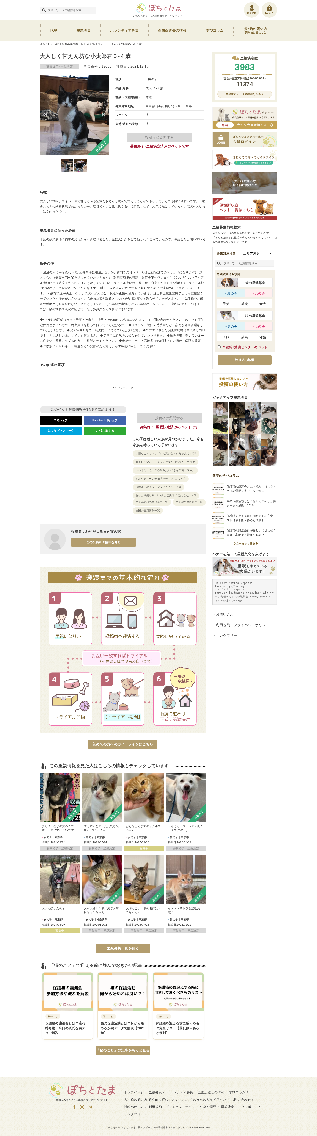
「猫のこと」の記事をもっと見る (122, 1050)
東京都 (91, 43)
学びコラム (215, 30)
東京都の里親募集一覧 (189, 502)
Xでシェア (61, 420)
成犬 (244, 304)
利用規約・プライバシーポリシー (242, 625)
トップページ (134, 1092)
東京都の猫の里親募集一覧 (152, 502)
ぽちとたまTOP (49, 43)
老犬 (262, 304)
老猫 (262, 337)
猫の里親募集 (255, 316)
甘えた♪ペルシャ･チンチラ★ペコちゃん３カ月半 (165, 461)
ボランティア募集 (124, 30)
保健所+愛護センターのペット (245, 347)
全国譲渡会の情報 (172, 30)
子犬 (226, 304)
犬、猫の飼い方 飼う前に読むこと (149, 1099)
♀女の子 (259, 293)
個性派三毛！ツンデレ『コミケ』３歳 (158, 487)
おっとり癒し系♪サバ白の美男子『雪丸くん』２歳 (166, 495)
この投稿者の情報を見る (103, 542)
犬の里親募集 (255, 283)
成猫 (244, 337)
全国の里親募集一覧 (148, 510)
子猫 (226, 337)
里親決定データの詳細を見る (243, 94)
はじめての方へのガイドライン (203, 1099)
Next (103, 115)
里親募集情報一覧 (72, 43)
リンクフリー (226, 635)
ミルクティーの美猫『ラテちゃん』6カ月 (161, 478)
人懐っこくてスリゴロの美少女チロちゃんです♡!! (166, 453)
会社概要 (210, 1107)
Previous (45, 115)
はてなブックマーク (61, 430)
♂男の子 (231, 293)
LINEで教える (105, 430)
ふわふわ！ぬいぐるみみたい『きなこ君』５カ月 (165, 470)
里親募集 (84, 30)
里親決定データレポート (239, 1107)
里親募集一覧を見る (123, 948)
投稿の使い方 (134, 1107)
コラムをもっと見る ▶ (245, 543)
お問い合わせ (226, 614)
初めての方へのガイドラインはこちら (123, 744)
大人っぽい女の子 (53, 908)
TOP (53, 30)
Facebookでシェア (105, 420)
